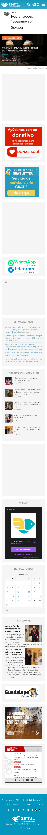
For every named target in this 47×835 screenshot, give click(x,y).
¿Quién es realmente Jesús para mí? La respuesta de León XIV (28, 379)
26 (18, 601)
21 (29, 596)
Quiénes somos (8, 800)
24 (7, 601)
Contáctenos (38, 804)
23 (40, 596)
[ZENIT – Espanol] (13, 4)
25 (13, 601)
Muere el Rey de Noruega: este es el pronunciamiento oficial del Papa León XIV (14, 631)
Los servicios (38, 800)
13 (23, 592)
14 (29, 592)
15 (34, 592)
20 (23, 596)
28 (29, 601)
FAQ (17, 800)
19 (18, 596)
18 (13, 596)
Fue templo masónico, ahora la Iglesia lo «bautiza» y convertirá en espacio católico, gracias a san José (27, 392)
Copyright (27, 804)
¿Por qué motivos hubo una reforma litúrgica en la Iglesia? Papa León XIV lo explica (27, 405)
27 (23, 601)
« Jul (6, 610)
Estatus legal (17, 804)
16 (40, 592)
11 (13, 592)
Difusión (7, 804)
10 (7, 592)
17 (7, 596)
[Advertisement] (23, 97)
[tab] (14, 749)
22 (34, 596)
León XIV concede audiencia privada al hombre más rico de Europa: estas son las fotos (28, 429)
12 (18, 592)
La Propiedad (26, 800)
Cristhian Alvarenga (10, 61)
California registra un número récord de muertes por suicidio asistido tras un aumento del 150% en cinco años (23, 338)
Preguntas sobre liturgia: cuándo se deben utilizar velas (26, 417)
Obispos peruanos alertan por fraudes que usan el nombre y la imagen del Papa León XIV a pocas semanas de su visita (22, 329)
